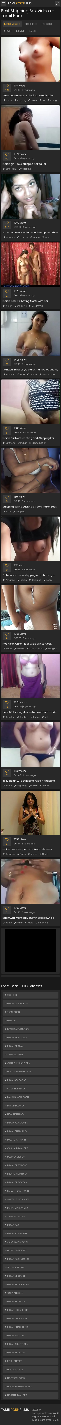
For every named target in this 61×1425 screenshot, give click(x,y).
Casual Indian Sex (17, 1148)
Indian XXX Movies (17, 1122)
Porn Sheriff (14, 1361)
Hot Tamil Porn (16, 1378)
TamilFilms (20, 3)
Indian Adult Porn (17, 1344)
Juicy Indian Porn (17, 1242)
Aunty (9, 785)
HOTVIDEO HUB (15, 1369)
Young (53, 100)
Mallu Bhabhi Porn (18, 1097)
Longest (47, 24)
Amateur (10, 237)
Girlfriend (11, 443)
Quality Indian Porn (18, 1063)
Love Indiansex (15, 1105)
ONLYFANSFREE (15, 1293)
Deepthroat (36, 648)
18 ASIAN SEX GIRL (16, 1267)
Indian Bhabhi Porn (18, 1327)
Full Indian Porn (16, 1139)
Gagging (52, 648)
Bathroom (11, 168)
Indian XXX (13, 1224)
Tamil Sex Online (16, 1216)
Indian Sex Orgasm (18, 1284)
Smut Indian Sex (16, 1088)
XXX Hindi (12, 995)
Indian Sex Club (16, 1352)
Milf (46, 717)
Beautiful (10, 374)
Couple (24, 237)
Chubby (24, 717)
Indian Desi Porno (17, 1003)
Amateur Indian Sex (18, 1199)
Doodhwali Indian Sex (20, 1071)
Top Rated (31, 24)
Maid (30, 922)
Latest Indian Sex (17, 1250)
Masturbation (49, 374)
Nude (46, 785)
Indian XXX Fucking (18, 1259)
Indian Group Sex (17, 1318)
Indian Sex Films (16, 1301)
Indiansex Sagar (16, 1080)
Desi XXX (11, 1020)
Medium (20, 31)
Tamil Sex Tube (15, 1054)
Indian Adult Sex (16, 1335)
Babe (23, 854)
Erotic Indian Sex (17, 1173)
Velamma (37, 305)
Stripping (21, 100)
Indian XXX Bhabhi (17, 1233)
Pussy (9, 100)
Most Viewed (12, 24)
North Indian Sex (17, 1395)
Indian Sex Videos (17, 1165)
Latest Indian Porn (18, 1190)
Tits (43, 100)
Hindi (22, 374)
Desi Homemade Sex (18, 1029)
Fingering (21, 785)
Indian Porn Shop (17, 1310)
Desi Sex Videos (16, 1156)
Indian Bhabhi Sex (17, 1131)
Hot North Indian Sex (19, 1386)
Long (32, 31)
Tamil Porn (13, 1012)
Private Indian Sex (17, 1207)
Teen (34, 100)
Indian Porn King (17, 1037)
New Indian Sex (15, 1114)
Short (8, 31)
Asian (9, 648)
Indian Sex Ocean (17, 1182)
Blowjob (20, 648)
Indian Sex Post (16, 1276)
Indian (36, 237)
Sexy (46, 237)
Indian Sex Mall (15, 1046)
